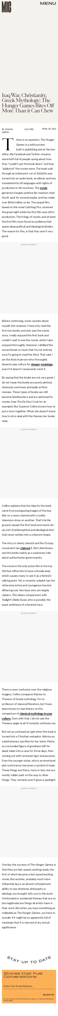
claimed (25, 548)
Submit (48, 994)
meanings (47, 364)
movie (43, 188)
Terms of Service (45, 999)
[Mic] (6, 7)
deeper (35, 364)
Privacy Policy (8, 1000)
